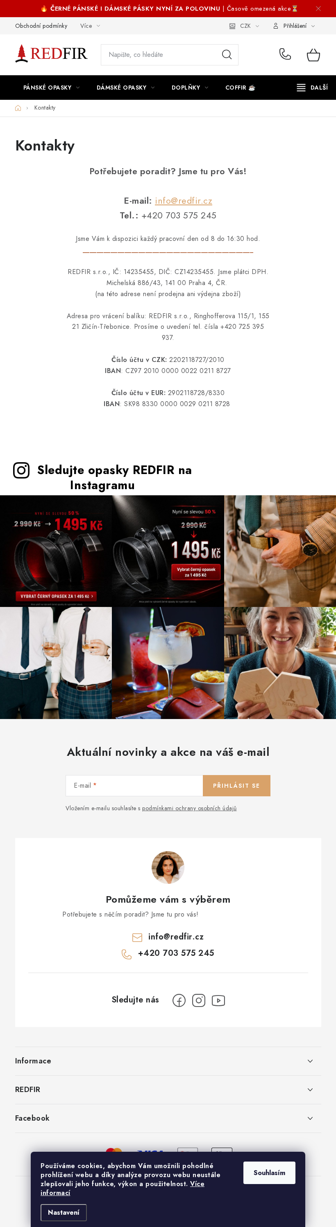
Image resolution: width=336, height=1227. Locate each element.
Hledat (227, 54)
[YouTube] (218, 1000)
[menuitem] (51, 87)
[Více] (312, 87)
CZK (245, 26)
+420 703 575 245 (287, 55)
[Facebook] (179, 1000)
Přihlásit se (236, 786)
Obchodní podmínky (41, 26)
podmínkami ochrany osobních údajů (189, 808)
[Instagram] (198, 1000)
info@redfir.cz (183, 200)
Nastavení (63, 1212)
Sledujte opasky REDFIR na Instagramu (114, 477)
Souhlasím (269, 1173)
